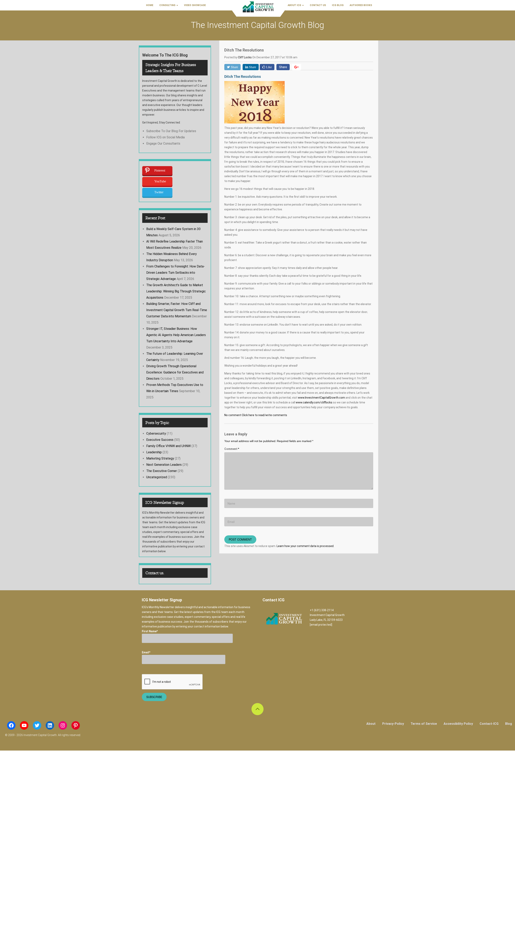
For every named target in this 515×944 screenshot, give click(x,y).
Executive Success (159, 440)
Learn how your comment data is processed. (305, 546)
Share (283, 67)
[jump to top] (257, 709)
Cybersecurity (156, 433)
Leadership (154, 452)
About (371, 724)
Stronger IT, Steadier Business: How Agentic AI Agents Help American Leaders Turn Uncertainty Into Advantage (176, 335)
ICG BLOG (338, 5)
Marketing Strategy (160, 458)
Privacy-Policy (393, 724)
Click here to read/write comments (264, 415)
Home (149, 5)
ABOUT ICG (295, 5)
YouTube (160, 181)
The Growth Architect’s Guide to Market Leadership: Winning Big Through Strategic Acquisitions (176, 291)
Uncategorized (156, 477)
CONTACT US (318, 5)
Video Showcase (195, 5)
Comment (231, 448)
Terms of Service (424, 724)
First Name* (150, 631)
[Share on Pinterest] (296, 67)
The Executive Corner (161, 471)
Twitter (158, 192)
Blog (508, 724)
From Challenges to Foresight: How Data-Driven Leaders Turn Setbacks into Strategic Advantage (175, 272)
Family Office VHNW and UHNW (168, 446)
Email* (146, 652)
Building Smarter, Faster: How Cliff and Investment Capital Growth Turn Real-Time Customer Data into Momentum (176, 310)
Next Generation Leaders (164, 465)
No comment (232, 415)
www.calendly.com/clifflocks (314, 402)
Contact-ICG (489, 724)
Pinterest (159, 170)
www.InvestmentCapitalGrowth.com (321, 397)
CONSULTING (167, 5)
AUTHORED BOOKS (361, 5)
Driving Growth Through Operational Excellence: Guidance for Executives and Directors (175, 372)
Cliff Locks (245, 57)
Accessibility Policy (458, 724)
